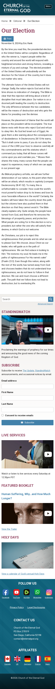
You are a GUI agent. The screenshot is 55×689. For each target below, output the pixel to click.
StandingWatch (42, 370)
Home (5, 21)
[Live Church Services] (27, 454)
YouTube (16, 598)
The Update (28, 370)
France (37, 664)
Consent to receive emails (19, 415)
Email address (9, 380)
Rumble (27, 598)
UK (17, 664)
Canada (7, 664)
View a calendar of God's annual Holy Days (23, 573)
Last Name (7, 404)
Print (9, 38)
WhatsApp (37, 598)
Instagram (49, 598)
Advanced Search (45, 304)
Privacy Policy (17, 607)
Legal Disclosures (36, 607)
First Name (7, 392)
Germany (27, 664)
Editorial (18, 21)
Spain (47, 664)
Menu (48, 6)
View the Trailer (9, 529)
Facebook (5, 598)
